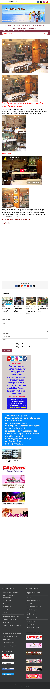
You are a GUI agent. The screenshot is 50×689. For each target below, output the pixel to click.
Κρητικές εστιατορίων (9, 642)
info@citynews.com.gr (18, 1)
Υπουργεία (30, 603)
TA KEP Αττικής (7, 600)
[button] (3, 306)
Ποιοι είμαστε (6, 639)
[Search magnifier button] (46, 33)
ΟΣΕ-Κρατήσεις (7, 613)
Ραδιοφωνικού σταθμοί (9, 619)
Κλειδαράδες (30, 624)
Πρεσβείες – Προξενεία (33, 627)
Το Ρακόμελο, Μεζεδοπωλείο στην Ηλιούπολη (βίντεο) (40, 308)
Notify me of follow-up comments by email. (28, 343)
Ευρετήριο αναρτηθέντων (10, 636)
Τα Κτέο (29, 597)
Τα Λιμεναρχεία (7, 606)
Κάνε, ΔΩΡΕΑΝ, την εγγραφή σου (12, 633)
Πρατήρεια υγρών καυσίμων (11, 616)
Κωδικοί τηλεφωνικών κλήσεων (12, 625)
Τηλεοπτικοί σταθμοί (32, 618)
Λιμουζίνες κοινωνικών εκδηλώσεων (33, 593)
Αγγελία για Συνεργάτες (9, 645)
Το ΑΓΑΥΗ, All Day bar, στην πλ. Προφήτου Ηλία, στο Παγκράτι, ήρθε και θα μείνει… (28, 310)
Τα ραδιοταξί (6, 603)
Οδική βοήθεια (31, 621)
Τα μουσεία (6, 622)
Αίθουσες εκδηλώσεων (33, 600)
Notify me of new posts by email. (25, 347)
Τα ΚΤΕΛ (5, 609)
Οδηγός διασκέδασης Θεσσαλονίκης (33, 613)
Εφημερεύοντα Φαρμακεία (10, 592)
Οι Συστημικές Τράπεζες (34, 606)
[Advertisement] (25, 534)
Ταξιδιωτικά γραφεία (32, 609)
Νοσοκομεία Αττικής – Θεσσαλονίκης (9, 596)
